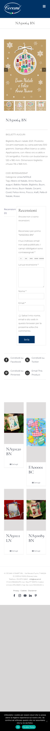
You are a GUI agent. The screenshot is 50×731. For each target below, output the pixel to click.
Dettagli (15, 464)
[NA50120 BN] (14, 423)
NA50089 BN (36, 538)
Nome (22, 291)
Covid (9, 192)
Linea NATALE (24, 177)
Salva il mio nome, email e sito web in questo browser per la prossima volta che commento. (29, 323)
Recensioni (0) (9, 211)
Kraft (36, 192)
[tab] (9, 211)
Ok (18, 727)
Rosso (16, 196)
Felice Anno (19, 192)
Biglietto (33, 184)
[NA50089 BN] (36, 510)
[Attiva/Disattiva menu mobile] (44, 6)
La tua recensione (28, 264)
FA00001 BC (36, 470)
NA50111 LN (13, 538)
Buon (42, 184)
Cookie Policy (29, 727)
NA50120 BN (13, 451)
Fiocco (29, 192)
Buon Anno (12, 188)
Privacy (16, 591)
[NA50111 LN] (14, 510)
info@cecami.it (35, 579)
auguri (9, 184)
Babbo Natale (21, 184)
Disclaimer (32, 591)
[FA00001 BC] (36, 432)
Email (22, 303)
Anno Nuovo (34, 181)
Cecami (37, 188)
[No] (46, 721)
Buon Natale (25, 188)
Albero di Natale (19, 181)
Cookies (24, 591)
